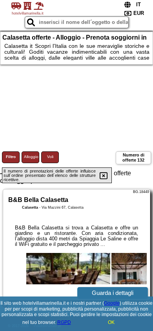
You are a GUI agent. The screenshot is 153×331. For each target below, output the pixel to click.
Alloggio (31, 157)
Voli (50, 157)
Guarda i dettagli (112, 292)
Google (112, 303)
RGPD (64, 322)
